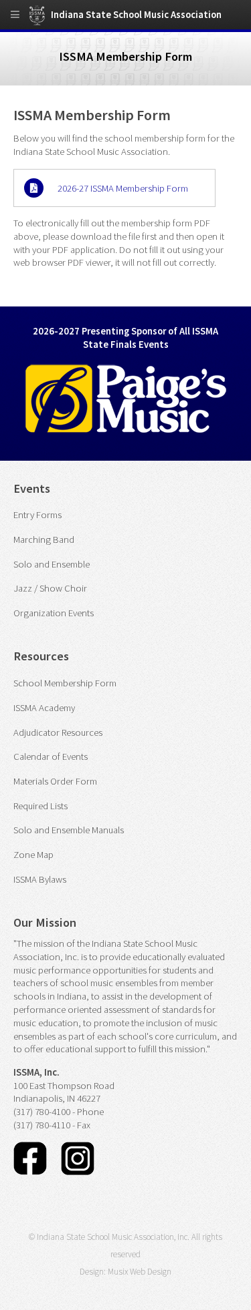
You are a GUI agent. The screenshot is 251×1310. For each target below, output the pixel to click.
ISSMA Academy (44, 708)
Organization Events (53, 613)
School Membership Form (64, 683)
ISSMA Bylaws (39, 879)
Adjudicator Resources (57, 732)
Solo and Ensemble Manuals (68, 830)
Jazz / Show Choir (50, 588)
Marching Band (43, 539)
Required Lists (40, 806)
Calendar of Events (50, 756)
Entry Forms (37, 515)
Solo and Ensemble (51, 564)
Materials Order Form (55, 781)
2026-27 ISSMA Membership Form (123, 188)
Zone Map (33, 855)
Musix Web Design (139, 1271)
